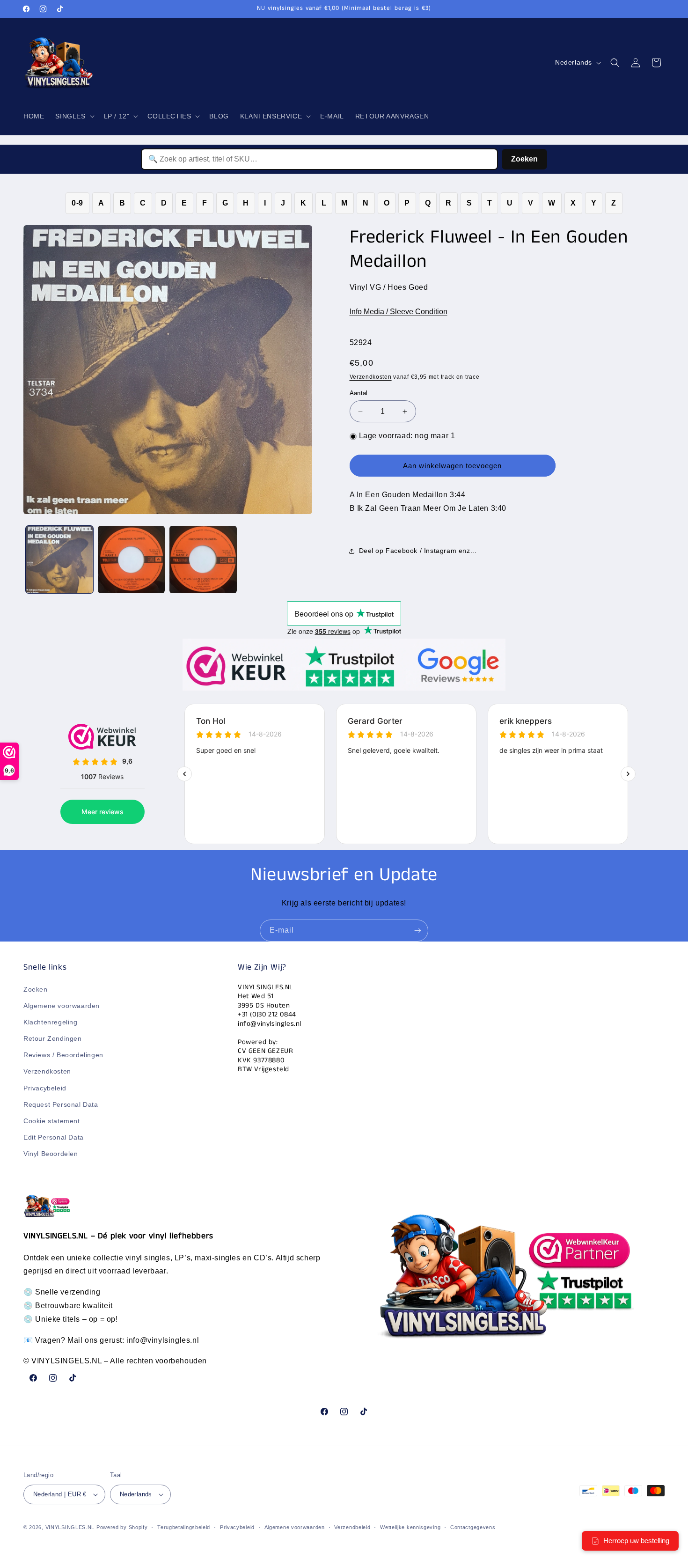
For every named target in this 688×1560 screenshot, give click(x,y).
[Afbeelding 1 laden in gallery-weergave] (59, 559)
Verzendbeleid (352, 1527)
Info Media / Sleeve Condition (398, 312)
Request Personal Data (60, 1104)
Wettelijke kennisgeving (410, 1527)
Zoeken (524, 159)
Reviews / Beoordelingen (63, 1055)
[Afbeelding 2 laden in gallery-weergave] (131, 559)
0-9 (77, 203)
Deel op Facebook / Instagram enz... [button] (418, 551)
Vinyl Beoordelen (50, 1153)
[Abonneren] (417, 931)
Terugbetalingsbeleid (183, 1527)
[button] (74, 116)
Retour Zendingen (52, 1038)
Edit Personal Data (53, 1137)
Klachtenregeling (50, 1022)
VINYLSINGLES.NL (70, 1527)
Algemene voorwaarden (61, 1005)
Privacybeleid (44, 1088)
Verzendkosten (371, 377)
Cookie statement (51, 1121)
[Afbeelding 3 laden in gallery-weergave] (203, 559)
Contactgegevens (473, 1527)
